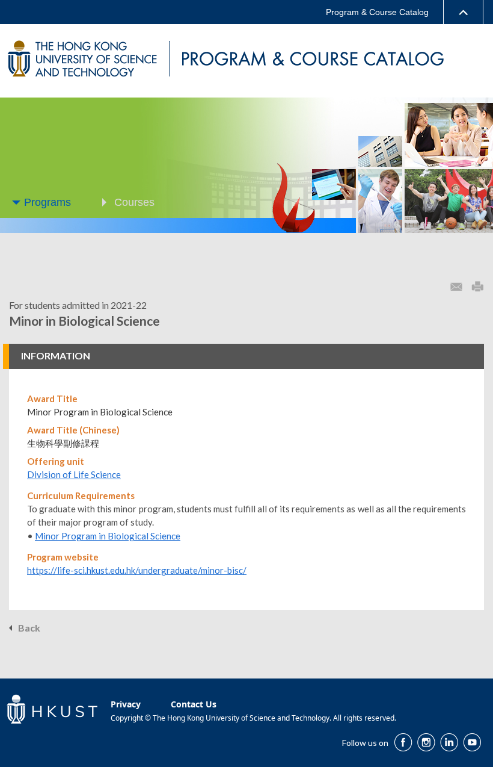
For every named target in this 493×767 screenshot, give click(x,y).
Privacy (126, 704)
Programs (47, 202)
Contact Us (193, 704)
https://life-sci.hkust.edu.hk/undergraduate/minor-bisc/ (136, 570)
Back (29, 627)
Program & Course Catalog (377, 12)
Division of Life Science (74, 474)
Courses (134, 202)
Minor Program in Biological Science (107, 535)
